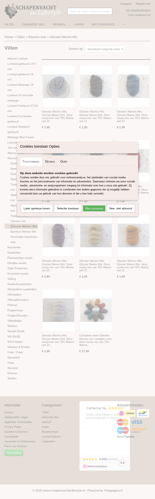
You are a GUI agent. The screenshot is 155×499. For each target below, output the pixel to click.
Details (50, 161)
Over (63, 161)
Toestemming (31, 161)
